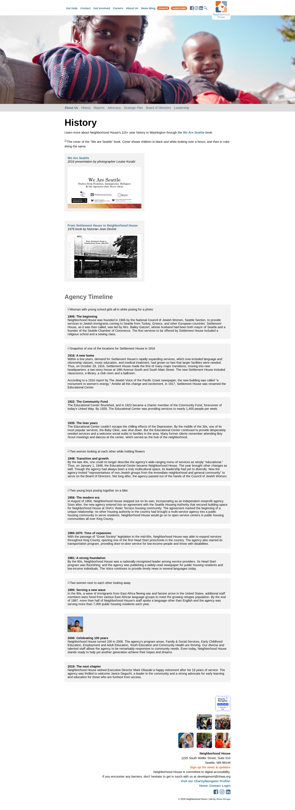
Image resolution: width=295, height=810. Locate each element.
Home (203, 785)
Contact (85, 8)
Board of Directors (158, 107)
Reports (99, 107)
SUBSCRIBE (179, 8)
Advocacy (114, 107)
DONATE (163, 8)
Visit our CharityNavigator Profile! (205, 781)
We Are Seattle (194, 132)
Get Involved (101, 8)
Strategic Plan (133, 107)
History (86, 107)
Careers (118, 8)
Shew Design (223, 799)
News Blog (148, 8)
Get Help (71, 8)
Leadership (181, 107)
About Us (132, 8)
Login (226, 785)
